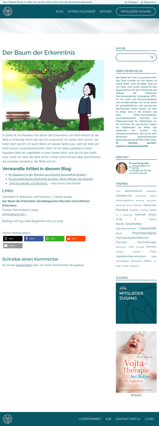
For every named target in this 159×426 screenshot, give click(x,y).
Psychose (121, 242)
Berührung (140, 200)
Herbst (153, 210)
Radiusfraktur (121, 247)
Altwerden (151, 191)
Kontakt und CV (128, 419)
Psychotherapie (146, 242)
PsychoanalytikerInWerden (132, 237)
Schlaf (131, 247)
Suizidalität (119, 252)
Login (149, 419)
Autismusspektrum (125, 200)
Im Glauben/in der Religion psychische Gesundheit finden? (47, 174)
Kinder (152, 214)
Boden (129, 205)
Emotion (134, 209)
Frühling (144, 210)
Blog (59, 11)
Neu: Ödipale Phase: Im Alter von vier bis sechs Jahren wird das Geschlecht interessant (47, 2)
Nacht (119, 233)
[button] (13, 238)
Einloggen (132, 2)
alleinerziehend (133, 190)
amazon (136, 394)
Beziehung (120, 205)
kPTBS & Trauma (136, 219)
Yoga (118, 266)
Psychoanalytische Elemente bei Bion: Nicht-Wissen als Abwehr (51, 179)
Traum (153, 251)
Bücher (105, 11)
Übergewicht (134, 266)
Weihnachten (136, 261)
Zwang (125, 266)
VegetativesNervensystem (131, 256)
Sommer (151, 246)
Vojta (153, 256)
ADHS (118, 191)
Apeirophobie (140, 196)
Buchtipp (138, 205)
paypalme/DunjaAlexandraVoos (132, 146)
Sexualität (140, 247)
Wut (154, 261)
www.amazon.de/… (14, 214)
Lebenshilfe (147, 228)
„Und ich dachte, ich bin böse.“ (28, 183)
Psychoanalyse (144, 233)
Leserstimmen (90, 419)
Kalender (140, 214)
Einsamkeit (122, 209)
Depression (149, 205)
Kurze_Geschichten (129, 223)
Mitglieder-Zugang (136, 11)
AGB (108, 419)
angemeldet (24, 265)
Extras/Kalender (81, 11)
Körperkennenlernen (126, 228)
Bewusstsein (151, 201)
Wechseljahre (122, 261)
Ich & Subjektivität (124, 215)
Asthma (153, 196)
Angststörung (124, 195)
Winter (148, 260)
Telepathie (136, 252)
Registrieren (149, 2)
